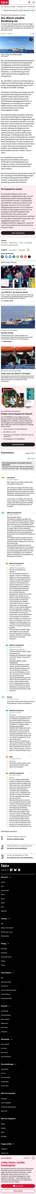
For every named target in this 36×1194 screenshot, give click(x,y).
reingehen (4, 1031)
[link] (2, 7)
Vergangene (5, 1081)
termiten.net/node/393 (16, 726)
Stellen (3, 961)
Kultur (3, 894)
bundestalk (4, 1011)
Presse (3, 965)
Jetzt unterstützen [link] (18, 233)
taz (5, 865)
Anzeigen (4, 1136)
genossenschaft (6, 982)
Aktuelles (4, 948)
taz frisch (4, 1048)
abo (2, 978)
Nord (2, 907)
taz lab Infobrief (6, 1056)
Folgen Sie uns (5, 870)
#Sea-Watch (4, 242)
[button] (33, 2)
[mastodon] (11, 870)
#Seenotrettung (13, 242)
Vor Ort (3, 1073)
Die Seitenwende (6, 957)
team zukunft (5, 1044)
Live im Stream (5, 1077)
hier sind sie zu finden (26, 468)
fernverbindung (6, 1015)
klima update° (5, 1019)
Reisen (3, 1124)
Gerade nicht (27, 1158)
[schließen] (33, 1158)
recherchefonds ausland (8, 990)
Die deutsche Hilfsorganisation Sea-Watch (19, 60)
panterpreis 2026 (6, 998)
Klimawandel (5, 936)
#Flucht (21, 242)
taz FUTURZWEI (6, 1103)
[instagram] (19, 870)
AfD (2, 924)
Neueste (28, 453)
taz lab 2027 (5, 1086)
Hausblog (4, 953)
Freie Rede (4, 1027)
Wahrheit (4, 911)
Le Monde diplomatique (8, 1107)
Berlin (3, 903)
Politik (3, 882)
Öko (2, 886)
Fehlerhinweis (22, 250)
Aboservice (4, 1153)
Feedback (4, 1149)
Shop (2, 1132)
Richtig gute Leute (7, 932)
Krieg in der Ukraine (7, 928)
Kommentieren (13, 250)
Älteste (33, 453)
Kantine (3, 1128)
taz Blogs (4, 1099)
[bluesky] (15, 870)
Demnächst (4, 1069)
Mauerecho (4, 1023)
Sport (3, 898)
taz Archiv (4, 1111)
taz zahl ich (4, 986)
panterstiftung (5, 994)
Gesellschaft (5, 890)
